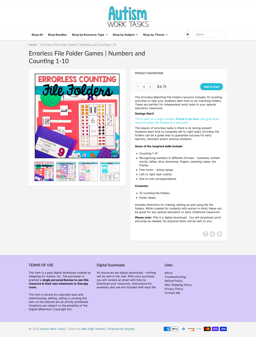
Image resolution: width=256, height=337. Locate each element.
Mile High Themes (93, 329)
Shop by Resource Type (88, 34)
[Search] (224, 34)
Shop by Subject (124, 34)
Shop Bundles (57, 34)
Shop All (37, 34)
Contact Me (172, 293)
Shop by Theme (153, 34)
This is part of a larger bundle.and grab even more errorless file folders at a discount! (177, 120)
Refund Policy (174, 281)
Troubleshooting (175, 277)
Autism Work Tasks (52, 329)
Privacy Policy (174, 289)
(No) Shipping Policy (178, 285)
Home (33, 44)
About (169, 273)
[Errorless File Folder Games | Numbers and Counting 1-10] (77, 115)
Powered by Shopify (121, 329)
